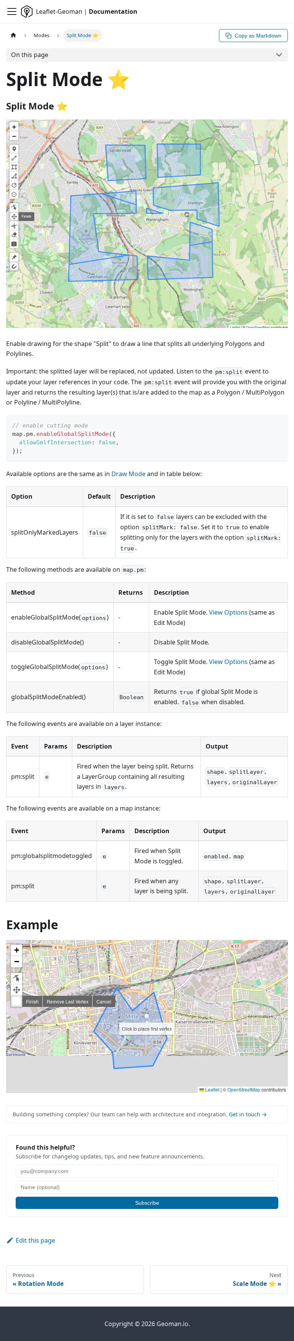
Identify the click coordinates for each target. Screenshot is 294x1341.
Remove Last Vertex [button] (67, 1001)
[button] (16, 950)
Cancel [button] (103, 1001)
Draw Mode (128, 474)
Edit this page (35, 1240)
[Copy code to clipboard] (278, 424)
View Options (228, 612)
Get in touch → (248, 1114)
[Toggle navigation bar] (12, 11)
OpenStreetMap (243, 1089)
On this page (29, 55)
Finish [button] (32, 1001)
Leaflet (211, 1089)
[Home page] (13, 35)
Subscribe (147, 1203)
